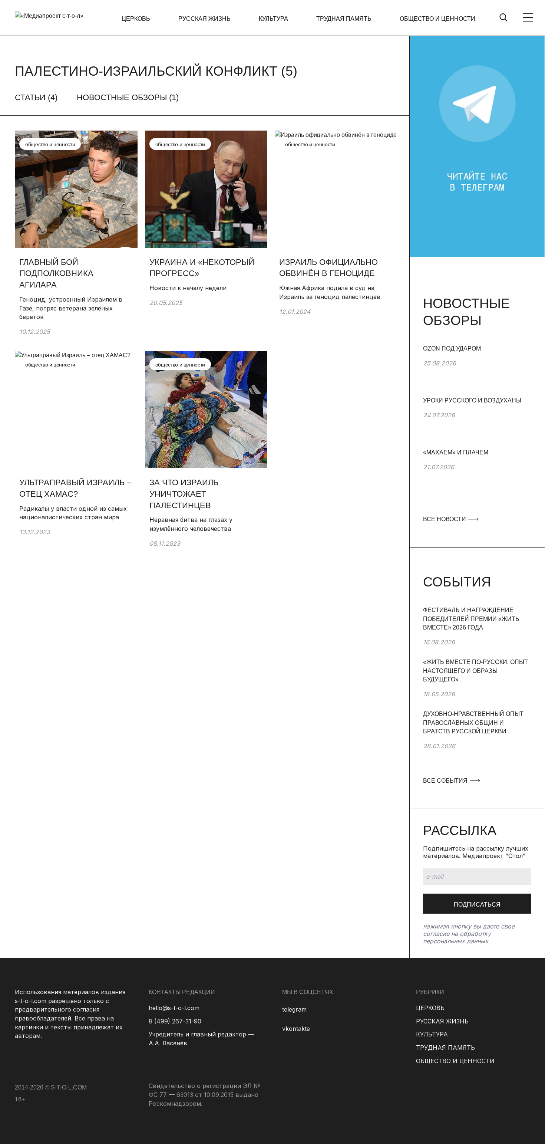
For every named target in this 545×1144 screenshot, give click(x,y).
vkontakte (296, 1028)
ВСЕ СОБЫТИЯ (446, 781)
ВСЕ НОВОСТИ (445, 519)
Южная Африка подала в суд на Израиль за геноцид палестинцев (329, 292)
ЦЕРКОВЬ (136, 19)
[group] (477, 370)
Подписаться (477, 904)
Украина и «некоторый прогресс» (201, 267)
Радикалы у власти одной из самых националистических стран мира (73, 513)
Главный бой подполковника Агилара (56, 273)
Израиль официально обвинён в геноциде (328, 267)
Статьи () (36, 97)
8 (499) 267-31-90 (175, 1021)
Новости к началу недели (188, 288)
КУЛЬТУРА (273, 19)
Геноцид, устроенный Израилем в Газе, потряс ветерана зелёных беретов (70, 308)
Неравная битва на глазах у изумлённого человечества (190, 524)
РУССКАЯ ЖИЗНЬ (204, 19)
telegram (294, 1009)
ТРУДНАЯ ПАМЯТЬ (343, 19)
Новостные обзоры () (128, 97)
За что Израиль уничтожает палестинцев (183, 494)
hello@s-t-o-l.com (174, 1008)
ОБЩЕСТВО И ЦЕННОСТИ (437, 19)
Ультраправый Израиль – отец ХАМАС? (75, 488)
